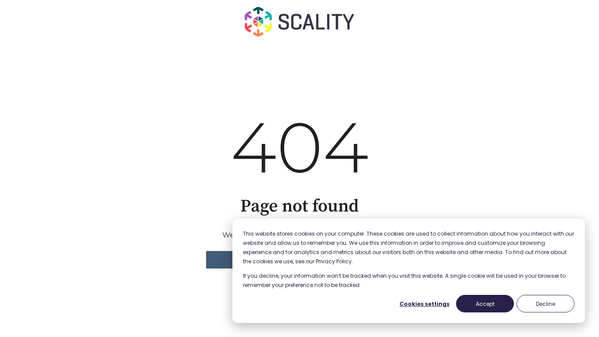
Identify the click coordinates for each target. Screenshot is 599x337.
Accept (485, 304)
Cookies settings (424, 304)
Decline (545, 304)
